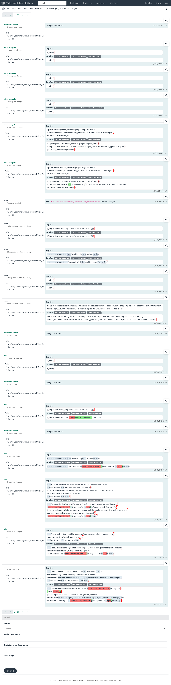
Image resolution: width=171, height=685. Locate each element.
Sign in (158, 3)
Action (7, 623)
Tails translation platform (20, 3)
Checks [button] (113, 3)
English (49, 48)
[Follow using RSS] (166, 8)
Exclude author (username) (16, 645)
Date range (9, 655)
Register (148, 3)
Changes (73, 8)
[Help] (166, 3)
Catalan (63, 8)
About (75, 681)
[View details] (166, 21)
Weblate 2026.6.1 (65, 681)
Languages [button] (100, 3)
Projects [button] (87, 3)
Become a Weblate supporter (110, 681)
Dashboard (74, 3)
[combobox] (52, 3)
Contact (82, 681)
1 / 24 (16, 14)
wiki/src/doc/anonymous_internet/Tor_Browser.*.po (34, 8)
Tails (8, 8)
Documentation (92, 681)
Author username (12, 634)
